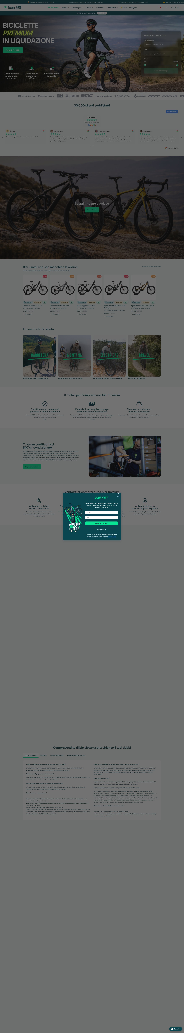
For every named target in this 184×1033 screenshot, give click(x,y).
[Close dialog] (118, 495)
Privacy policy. (112, 536)
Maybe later (101, 529)
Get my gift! (101, 523)
